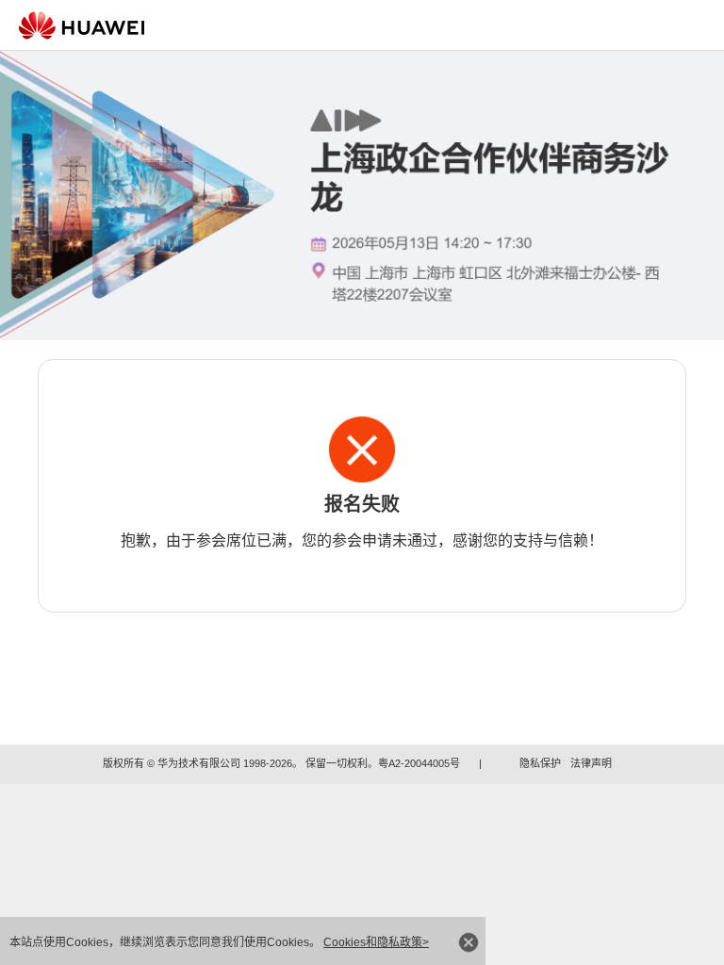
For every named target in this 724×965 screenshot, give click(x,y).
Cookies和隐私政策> (376, 942)
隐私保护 (540, 763)
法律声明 (591, 763)
